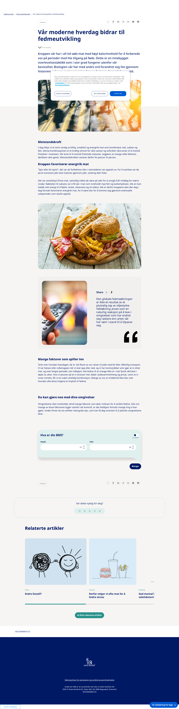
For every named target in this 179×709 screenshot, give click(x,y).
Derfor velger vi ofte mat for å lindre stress (109, 541)
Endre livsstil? (34, 540)
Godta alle (118, 93)
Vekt (91, 442)
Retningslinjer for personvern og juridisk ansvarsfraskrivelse (89, 680)
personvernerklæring (62, 85)
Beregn (135, 466)
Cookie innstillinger (63, 93)
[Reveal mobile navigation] (175, 5)
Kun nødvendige (100, 93)
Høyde (43, 442)
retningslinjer (59, 83)
